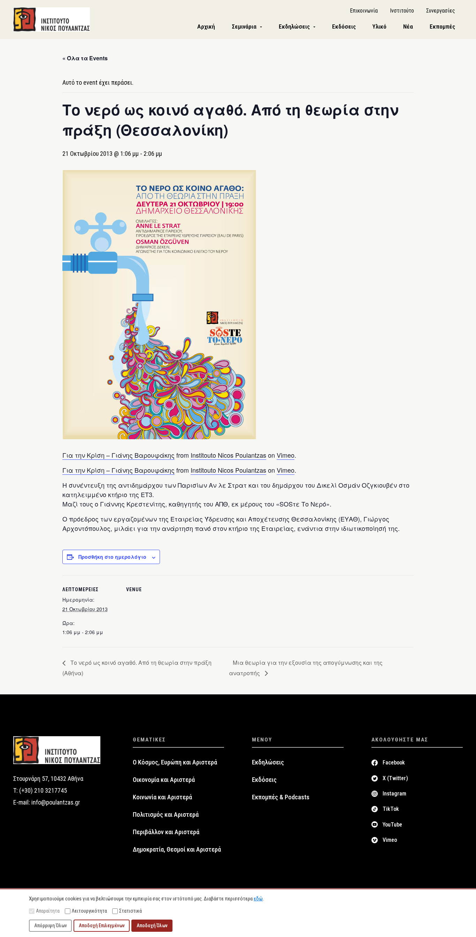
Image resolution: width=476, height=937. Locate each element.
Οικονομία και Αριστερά (164, 780)
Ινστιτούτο (402, 10)
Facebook (394, 762)
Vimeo (285, 454)
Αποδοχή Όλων (152, 925)
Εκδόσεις (264, 780)
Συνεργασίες (440, 10)
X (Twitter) (395, 778)
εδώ (258, 899)
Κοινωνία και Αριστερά (162, 797)
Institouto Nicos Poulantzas (228, 454)
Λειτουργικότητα (89, 911)
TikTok (391, 809)
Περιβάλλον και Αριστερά (166, 832)
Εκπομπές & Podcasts (280, 797)
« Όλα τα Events (85, 58)
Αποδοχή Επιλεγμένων (102, 925)
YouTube (392, 824)
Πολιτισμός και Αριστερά (166, 814)
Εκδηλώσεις (268, 762)
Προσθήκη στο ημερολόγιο (112, 556)
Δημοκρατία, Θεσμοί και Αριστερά (177, 849)
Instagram (394, 793)
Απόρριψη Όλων (50, 925)
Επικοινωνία (364, 10)
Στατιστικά (130, 911)
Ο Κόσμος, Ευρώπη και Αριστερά (175, 762)
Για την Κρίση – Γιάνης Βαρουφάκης (118, 454)
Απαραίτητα (48, 911)
